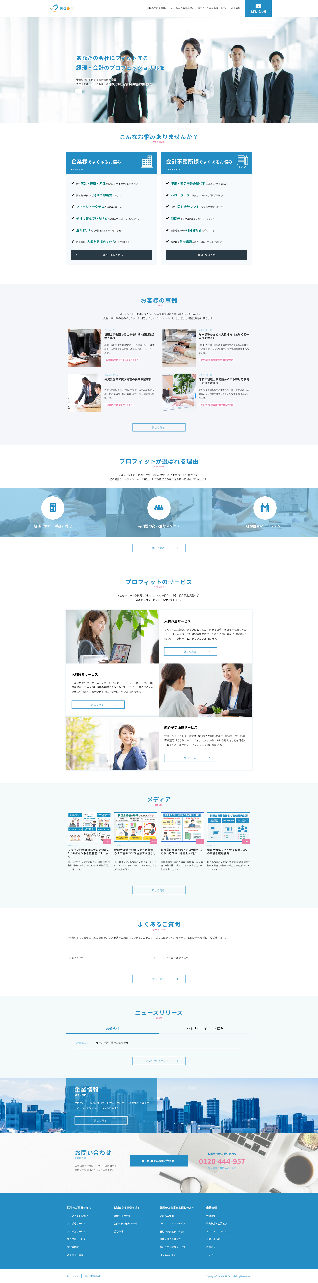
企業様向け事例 (121, 1215)
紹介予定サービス (76, 1239)
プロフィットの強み (77, 1215)
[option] (159, 70)
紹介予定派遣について (175, 958)
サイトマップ (72, 1276)
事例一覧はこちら (113, 255)
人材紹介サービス (76, 1231)
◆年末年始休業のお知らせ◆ (112, 1042)
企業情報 (235, 8)
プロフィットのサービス (172, 1223)
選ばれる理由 (167, 1215)
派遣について (76, 958)
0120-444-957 (222, 1161)
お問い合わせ (213, 1239)
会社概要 (210, 1215)
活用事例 (118, 1231)
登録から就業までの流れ (172, 1231)
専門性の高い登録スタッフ (159, 525)
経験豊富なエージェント (265, 525)
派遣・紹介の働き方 (170, 1239)
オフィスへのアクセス (217, 1231)
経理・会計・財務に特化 (53, 525)
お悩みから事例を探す (182, 8)
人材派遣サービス (76, 1223)
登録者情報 (73, 1247)
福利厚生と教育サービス (172, 1247)
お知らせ (210, 1247)
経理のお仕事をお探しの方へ (212, 8)
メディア (210, 1254)
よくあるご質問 (75, 1254)
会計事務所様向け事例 (125, 1223)
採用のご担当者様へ (157, 8)
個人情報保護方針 (93, 1276)
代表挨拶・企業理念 (216, 1223)
